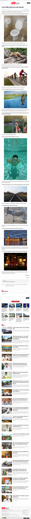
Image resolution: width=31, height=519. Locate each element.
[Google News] (27, 9)
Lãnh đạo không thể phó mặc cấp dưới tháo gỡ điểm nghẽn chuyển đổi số (11, 309)
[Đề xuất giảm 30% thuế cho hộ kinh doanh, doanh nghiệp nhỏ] (7, 392)
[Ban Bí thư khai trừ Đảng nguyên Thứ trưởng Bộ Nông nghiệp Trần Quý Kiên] (7, 366)
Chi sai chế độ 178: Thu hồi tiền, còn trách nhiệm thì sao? (21, 496)
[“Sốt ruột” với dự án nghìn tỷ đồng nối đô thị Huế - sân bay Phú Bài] (7, 419)
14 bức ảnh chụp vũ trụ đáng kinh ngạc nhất (9, 281)
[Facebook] (23, 9)
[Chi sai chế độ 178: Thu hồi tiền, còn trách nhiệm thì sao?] (7, 498)
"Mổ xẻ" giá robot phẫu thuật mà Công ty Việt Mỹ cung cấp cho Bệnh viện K (4, 319)
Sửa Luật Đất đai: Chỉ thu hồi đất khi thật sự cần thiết (20, 452)
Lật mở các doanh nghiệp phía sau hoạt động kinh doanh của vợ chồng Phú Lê (20, 399)
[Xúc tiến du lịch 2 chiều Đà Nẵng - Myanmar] (7, 436)
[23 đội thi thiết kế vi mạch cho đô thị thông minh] (7, 330)
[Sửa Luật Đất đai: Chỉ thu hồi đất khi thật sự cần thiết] (7, 454)
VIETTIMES (15, 3)
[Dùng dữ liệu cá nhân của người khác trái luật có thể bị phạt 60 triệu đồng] (19, 305)
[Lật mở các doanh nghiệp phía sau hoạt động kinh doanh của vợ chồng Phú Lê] (7, 401)
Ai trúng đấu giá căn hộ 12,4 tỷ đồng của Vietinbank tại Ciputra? (11, 319)
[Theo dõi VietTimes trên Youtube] (26, 514)
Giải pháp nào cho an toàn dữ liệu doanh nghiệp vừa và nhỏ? (20, 373)
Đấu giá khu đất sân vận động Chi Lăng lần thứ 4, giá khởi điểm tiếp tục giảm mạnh (21, 461)
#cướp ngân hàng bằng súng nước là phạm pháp (21, 284)
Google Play (28, 518)
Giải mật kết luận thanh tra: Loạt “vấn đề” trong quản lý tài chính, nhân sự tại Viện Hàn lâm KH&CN (21, 337)
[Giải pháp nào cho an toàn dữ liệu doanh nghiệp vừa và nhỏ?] (7, 375)
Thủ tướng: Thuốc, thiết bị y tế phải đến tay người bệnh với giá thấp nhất (20, 478)
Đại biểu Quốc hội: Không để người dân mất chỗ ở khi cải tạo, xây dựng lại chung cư (21, 355)
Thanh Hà (4, 9)
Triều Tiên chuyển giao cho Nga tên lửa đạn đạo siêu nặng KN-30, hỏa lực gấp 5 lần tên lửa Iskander (19, 320)
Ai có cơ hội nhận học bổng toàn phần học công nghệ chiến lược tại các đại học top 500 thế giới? (21, 409)
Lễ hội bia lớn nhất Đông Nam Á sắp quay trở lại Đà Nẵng (20, 346)
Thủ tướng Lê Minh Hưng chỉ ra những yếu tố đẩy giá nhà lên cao (21, 426)
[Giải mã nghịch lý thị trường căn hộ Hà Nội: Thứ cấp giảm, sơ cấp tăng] (26, 315)
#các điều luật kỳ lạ (13, 284)
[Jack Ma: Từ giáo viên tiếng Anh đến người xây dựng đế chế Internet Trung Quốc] (26, 305)
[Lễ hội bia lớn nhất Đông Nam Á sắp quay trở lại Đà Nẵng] (7, 348)
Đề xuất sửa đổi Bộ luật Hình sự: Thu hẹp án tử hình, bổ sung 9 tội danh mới (20, 487)
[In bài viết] (25, 9)
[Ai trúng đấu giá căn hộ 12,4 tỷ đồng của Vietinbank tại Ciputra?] (12, 315)
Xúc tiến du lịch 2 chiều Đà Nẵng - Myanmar (21, 434)
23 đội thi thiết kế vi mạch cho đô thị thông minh (21, 328)
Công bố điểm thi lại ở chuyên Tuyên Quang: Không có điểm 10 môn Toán (20, 470)
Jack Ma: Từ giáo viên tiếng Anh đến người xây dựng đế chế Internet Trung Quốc (26, 309)
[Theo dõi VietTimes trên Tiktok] (27, 514)
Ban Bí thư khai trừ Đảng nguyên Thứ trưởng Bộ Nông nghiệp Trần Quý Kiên (20, 364)
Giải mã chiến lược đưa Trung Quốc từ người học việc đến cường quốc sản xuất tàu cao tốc (4, 310)
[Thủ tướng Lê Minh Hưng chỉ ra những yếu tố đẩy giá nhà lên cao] (7, 427)
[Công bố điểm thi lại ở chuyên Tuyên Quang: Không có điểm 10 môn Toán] (7, 472)
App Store (24, 518)
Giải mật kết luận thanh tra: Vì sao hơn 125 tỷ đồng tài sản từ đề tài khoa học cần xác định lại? (21, 382)
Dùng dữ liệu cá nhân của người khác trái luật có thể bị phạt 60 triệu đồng (19, 309)
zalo (25, 514)
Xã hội (3, 325)
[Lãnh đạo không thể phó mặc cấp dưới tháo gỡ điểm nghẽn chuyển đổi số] (12, 305)
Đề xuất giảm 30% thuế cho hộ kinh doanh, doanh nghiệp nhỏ (21, 390)
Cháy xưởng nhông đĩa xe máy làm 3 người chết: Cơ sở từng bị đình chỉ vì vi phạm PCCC (21, 444)
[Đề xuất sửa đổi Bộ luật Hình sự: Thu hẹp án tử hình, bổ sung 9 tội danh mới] (7, 489)
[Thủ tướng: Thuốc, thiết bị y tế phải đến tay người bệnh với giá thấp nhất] (7, 480)
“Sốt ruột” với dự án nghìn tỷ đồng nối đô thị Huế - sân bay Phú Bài (20, 417)
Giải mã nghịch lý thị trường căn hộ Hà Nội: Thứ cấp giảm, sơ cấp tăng (26, 319)
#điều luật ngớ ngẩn (8, 284)
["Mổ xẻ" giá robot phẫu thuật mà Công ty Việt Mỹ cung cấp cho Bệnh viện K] (5, 315)
